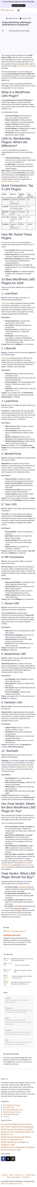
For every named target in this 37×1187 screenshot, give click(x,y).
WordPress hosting (16, 914)
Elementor (19, 267)
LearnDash (4, 303)
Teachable (28, 767)
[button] (18, 10)
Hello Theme (5, 1184)
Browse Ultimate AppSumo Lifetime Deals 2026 (18, 1)
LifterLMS (4, 358)
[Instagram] (12, 1158)
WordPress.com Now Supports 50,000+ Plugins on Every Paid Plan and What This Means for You (17, 1131)
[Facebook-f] (3, 1158)
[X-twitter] (8, 1158)
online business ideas (23, 66)
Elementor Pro (17, 1184)
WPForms (16, 390)
